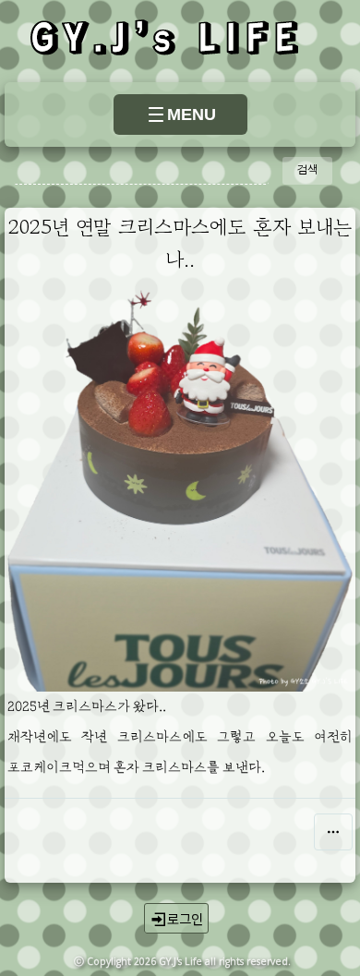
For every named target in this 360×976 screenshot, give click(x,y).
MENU (191, 114)
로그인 (185, 918)
